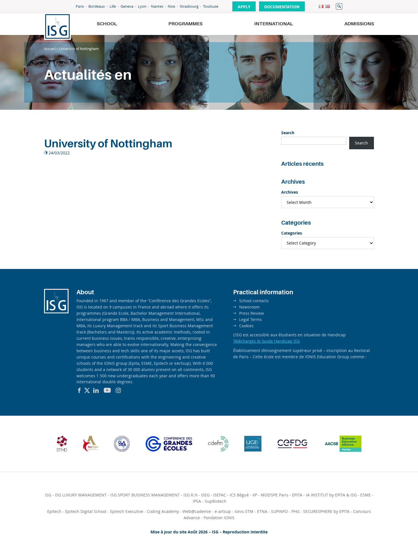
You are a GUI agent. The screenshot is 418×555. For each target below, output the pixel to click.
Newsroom (249, 307)
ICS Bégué (239, 495)
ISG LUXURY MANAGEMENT (81, 495)
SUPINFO (279, 511)
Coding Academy (163, 511)
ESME (365, 495)
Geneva (127, 6)
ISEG (205, 495)
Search (287, 132)
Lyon (142, 6)
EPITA (297, 495)
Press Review (251, 313)
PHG (295, 511)
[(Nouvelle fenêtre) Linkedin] (96, 390)
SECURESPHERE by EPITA (326, 511)
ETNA (262, 511)
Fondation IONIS (219, 517)
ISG (48, 495)
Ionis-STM (244, 511)
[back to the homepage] (57, 26)
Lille (112, 6)
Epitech (54, 511)
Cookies (246, 325)
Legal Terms (250, 319)
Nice (171, 6)
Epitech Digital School (85, 511)
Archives (289, 192)
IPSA (197, 501)
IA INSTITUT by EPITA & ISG (331, 495)
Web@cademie (197, 511)
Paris (80, 6)
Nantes (157, 6)
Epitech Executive (126, 511)
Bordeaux (96, 6)
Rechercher (339, 6)
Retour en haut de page (394, 537)
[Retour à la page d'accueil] (56, 311)
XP (255, 495)
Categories (291, 233)
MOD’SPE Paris (274, 495)
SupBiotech (215, 501)
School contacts (254, 300)
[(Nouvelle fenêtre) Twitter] (87, 390)
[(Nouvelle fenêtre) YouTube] (107, 390)
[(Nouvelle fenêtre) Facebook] (79, 390)
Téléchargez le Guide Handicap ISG (266, 341)
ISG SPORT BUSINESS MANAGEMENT (145, 495)
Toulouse (210, 6)
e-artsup (223, 511)
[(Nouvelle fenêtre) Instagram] (118, 390)
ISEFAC (219, 495)
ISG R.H (190, 495)
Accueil (49, 48)
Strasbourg (189, 6)
